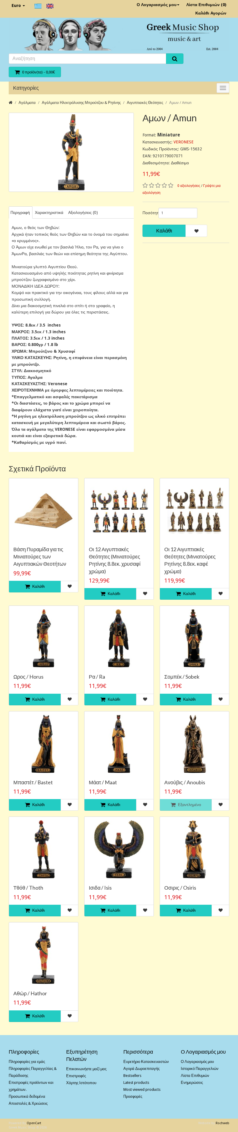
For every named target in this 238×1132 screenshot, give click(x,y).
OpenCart (34, 1123)
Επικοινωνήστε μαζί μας (86, 1069)
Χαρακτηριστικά (49, 212)
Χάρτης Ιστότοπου (81, 1083)
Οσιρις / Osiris (180, 887)
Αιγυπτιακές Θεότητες (145, 102)
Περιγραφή (20, 212)
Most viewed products (142, 1089)
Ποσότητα (148, 212)
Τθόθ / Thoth (28, 887)
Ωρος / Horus (28, 676)
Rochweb (222, 1123)
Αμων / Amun (180, 102)
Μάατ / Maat (103, 782)
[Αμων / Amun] (71, 152)
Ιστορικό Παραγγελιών (200, 1068)
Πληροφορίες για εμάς (27, 1061)
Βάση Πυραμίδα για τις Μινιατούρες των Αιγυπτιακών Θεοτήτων (39, 556)
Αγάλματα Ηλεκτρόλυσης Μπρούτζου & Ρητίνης (81, 102)
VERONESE (184, 142)
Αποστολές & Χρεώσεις (28, 1103)
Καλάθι (164, 231)
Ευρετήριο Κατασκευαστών (146, 1061)
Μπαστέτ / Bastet (33, 782)
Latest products (136, 1082)
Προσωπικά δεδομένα (27, 1096)
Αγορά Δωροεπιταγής (141, 1068)
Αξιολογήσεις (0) (83, 212)
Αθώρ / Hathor (30, 993)
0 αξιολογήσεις (188, 186)
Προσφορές (132, 1096)
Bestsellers (132, 1075)
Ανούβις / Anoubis (184, 782)
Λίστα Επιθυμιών (195, 1075)
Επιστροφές (76, 1076)
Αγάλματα (27, 102)
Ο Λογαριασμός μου (156, 4)
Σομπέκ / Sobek (181, 676)
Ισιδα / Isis (100, 887)
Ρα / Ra (97, 676)
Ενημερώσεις (192, 1082)
